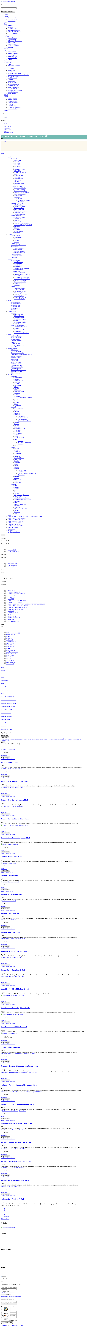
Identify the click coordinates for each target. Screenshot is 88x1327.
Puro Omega (17, 405)
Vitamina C (17, 218)
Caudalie (16, 468)
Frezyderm (17, 427)
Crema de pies (18, 249)
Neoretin (16, 394)
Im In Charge (10, 662)
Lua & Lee (17, 384)
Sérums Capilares (19, 292)
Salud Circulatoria (12, 78)
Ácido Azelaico (18, 231)
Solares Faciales (12, 51)
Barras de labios (18, 178)
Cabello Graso (18, 265)
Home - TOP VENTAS (14, 524)
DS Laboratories (18, 408)
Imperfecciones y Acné (20, 191)
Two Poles (17, 510)
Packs (9, 515)
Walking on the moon (13, 633)
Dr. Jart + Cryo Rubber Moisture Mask (15, 819)
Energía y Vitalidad (19, 317)
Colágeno (17, 226)
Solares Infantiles (12, 58)
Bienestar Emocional (13, 85)
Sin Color (9, 640)
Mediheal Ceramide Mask (10, 913)
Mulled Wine (10, 645)
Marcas (13, 447)
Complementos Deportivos (21, 333)
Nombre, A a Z (27, 739)
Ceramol (16, 478)
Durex (16, 410)
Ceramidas (17, 232)
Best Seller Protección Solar (15, 525)
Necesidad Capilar (13, 19)
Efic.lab (16, 411)
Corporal (6, 36)
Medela (16, 387)
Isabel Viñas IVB (19, 438)
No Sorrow (10, 660)
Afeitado (16, 242)
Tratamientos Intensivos (20, 294)
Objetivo (10, 64)
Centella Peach (11, 641)
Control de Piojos (12, 105)
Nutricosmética (8, 62)
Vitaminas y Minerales (20, 326)
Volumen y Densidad (20, 282)
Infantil (6, 96)
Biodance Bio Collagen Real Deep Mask (15, 1180)
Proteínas (16, 328)
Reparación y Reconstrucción (22, 274)
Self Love (9, 658)
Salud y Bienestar (9, 68)
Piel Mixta (17, 164)
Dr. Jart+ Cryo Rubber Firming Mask (14, 781)
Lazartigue (17, 382)
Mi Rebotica (17, 390)
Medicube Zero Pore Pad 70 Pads (12, 1199)
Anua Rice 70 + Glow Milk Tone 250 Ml (15, 989)
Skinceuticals (18, 496)
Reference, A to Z (77, 739)
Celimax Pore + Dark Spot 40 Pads (13, 970)
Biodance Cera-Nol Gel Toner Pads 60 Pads (16, 1142)
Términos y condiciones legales (9, 1264)
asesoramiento (11, 529)
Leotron (16, 379)
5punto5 (16, 448)
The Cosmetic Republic (20, 509)
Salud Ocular (11, 81)
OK (2, 535)
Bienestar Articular (13, 88)
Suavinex (17, 501)
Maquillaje (10, 27)
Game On (9, 657)
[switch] (5, 1319)
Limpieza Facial (18, 205)
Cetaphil (16, 476)
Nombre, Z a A (35, 739)
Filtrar (2, 742)
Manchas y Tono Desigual (21, 192)
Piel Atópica (21, 201)
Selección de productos (14, 65)
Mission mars (10, 634)
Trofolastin (17, 507)
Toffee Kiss (10, 643)
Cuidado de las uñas (19, 252)
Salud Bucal (11, 79)
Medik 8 (16, 388)
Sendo (16, 492)
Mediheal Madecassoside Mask (11, 894)
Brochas (16, 181)
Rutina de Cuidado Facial (14, 31)
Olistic (16, 401)
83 (5, 1214)
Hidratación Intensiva (20, 188)
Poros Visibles (18, 195)
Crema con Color (19, 183)
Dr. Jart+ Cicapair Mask (9, 762)
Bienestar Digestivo (13, 92)
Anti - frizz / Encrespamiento (22, 279)
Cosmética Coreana (13, 28)
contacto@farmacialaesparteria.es (10, 1246)
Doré (8, 636)
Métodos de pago (5, 1255)
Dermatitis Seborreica (24, 200)
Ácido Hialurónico (19, 217)
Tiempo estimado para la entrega (9, 1252)
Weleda (16, 513)
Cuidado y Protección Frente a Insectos (18, 75)
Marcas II (13, 407)
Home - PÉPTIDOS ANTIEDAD (17, 519)
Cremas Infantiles (12, 101)
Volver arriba (5, 1219)
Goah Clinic (17, 430)
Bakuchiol (17, 229)
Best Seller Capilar (13, 527)
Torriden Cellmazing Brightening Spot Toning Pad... (19, 1066)
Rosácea (20, 198)
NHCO (16, 399)
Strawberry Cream (12, 652)
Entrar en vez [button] (4, 1325)
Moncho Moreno (19, 391)
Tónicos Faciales (19, 212)
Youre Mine (10, 664)
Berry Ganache (11, 653)
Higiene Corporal (12, 38)
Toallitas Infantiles (12, 99)
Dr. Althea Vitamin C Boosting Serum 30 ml (16, 1123)
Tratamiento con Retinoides (21, 223)
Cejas (15, 174)
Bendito (16, 461)
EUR (5, 123)
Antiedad (16, 323)
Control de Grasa (19, 276)
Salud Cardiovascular (13, 87)
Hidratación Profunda (20, 272)
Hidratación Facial (19, 208)
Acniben (20, 444)
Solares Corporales (13, 53)
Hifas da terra (18, 433)
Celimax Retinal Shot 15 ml (10, 1047)
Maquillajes (17, 171)
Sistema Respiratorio (13, 76)
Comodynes (17, 479)
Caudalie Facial (22, 470)
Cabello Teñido (18, 269)
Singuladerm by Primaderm (21, 495)
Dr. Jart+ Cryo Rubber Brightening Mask (15, 838)
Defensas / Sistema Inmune (15, 90)
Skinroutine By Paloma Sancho (22, 499)
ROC (15, 485)
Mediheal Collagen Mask (9, 875)
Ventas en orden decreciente (8, 739)
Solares (6, 50)
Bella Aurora (17, 459)
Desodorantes (18, 237)
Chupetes (10, 104)
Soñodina (17, 505)
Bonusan (16, 467)
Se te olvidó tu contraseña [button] (8, 1292)
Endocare (17, 414)
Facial (5, 24)
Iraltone (16, 436)
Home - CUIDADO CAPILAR (16, 521)
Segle (15, 490)
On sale (11, 567)
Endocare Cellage (23, 419)
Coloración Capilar (19, 299)
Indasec (16, 434)
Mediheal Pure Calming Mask (11, 857)
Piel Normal (17, 160)
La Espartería (18, 377)
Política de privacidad (6, 1258)
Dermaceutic (17, 482)
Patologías (10, 47)
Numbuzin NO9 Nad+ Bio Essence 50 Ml (15, 951)
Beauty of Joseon (19, 458)
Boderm (16, 465)
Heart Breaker (11, 655)
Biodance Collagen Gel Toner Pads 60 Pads (16, 1161)
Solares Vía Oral (12, 56)
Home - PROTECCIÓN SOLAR (17, 518)
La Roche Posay (18, 380)
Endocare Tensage (23, 417)
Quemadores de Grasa (20, 330)
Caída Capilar (18, 320)
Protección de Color (19, 283)
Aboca (16, 450)
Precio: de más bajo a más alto (48, 739)
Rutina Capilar (11, 21)
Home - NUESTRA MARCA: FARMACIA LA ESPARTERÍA (25, 516)
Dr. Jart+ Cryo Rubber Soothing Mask (14, 800)
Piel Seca (16, 161)
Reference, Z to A (5, 740)
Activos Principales (13, 33)
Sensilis (16, 493)
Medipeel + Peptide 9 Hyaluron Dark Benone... (17, 1104)
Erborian (16, 424)
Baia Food (17, 456)
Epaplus (16, 422)
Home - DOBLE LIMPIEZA (16, 522)
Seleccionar (4, 737)
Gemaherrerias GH (19, 428)
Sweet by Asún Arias (20, 504)
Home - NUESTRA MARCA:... (8, 696)
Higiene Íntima (12, 39)
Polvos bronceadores (20, 172)
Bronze (9, 638)
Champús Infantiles (13, 102)
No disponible (13, 551)
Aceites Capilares (19, 296)
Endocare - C (21, 416)
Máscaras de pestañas (20, 169)
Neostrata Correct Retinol (25, 397)
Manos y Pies (11, 42)
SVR (15, 502)
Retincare (17, 487)
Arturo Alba (17, 453)
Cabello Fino (17, 266)
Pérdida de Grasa (19, 316)
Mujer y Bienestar (12, 82)
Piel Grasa (17, 163)
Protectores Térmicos (20, 297)
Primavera (10, 530)
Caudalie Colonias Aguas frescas (27, 473)
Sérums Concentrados (20, 206)
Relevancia (19, 739)
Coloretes (17, 177)
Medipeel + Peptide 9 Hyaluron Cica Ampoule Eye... (19, 1085)
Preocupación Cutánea (14, 30)
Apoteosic (17, 451)
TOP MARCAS (12, 374)
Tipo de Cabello (12, 18)
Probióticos (17, 331)
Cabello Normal (18, 262)
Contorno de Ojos (19, 209)
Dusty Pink (10, 646)
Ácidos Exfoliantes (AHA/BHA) (23, 225)
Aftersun (10, 59)
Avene (16, 455)
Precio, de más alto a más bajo (64, 739)
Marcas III (14, 376)
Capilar (6, 16)
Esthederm (17, 425)
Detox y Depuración (20, 322)
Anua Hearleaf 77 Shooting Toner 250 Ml (15, 1008)
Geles (16, 238)
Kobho (16, 445)
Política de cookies (6, 1261)
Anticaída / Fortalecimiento (21, 277)
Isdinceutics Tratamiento (24, 442)
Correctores (17, 180)
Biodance (17, 462)
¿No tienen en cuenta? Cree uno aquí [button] (11, 1296)
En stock (12, 550)
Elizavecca (17, 413)
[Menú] (9, 1307)
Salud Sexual (11, 70)
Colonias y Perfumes (13, 45)
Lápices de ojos (18, 175)
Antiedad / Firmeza (19, 189)
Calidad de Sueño (12, 72)
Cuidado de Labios (19, 214)
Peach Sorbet (10, 650)
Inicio (2, 153)
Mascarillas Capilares (20, 291)
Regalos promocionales (14, 532)
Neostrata (17, 396)
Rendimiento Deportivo (20, 319)
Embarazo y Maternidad (14, 73)
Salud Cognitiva (12, 93)
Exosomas (17, 220)
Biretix (16, 464)
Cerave (16, 481)
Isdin (15, 439)
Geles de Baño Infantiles (14, 107)
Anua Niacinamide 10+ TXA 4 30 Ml (14, 1027)
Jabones (16, 240)
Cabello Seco (18, 263)
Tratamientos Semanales (21, 211)
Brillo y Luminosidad (20, 280)
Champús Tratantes (19, 288)
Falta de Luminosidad (20, 194)
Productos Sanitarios (13, 84)
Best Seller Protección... (6, 716)
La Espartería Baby (13, 98)
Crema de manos (19, 248)
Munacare (17, 393)
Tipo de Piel (11, 25)
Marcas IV (14, 484)
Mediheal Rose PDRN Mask (10, 932)
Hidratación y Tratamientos (15, 41)
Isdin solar (20, 441)
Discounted (12, 563)
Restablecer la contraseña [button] (16, 1325)
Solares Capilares (12, 55)
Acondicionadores (19, 289)
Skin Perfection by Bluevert (21, 498)
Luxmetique (17, 385)
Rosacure (17, 488)
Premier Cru (21, 475)
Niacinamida (17, 222)
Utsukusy (17, 512)
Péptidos (16, 228)
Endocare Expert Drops (24, 421)
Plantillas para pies (19, 251)
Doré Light (10, 648)
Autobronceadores (13, 44)
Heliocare (17, 431)
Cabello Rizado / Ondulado (21, 268)
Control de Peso (18, 314)
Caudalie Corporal (23, 471)
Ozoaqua (16, 402)
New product (12, 565)
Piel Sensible (17, 166)
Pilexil (16, 404)
